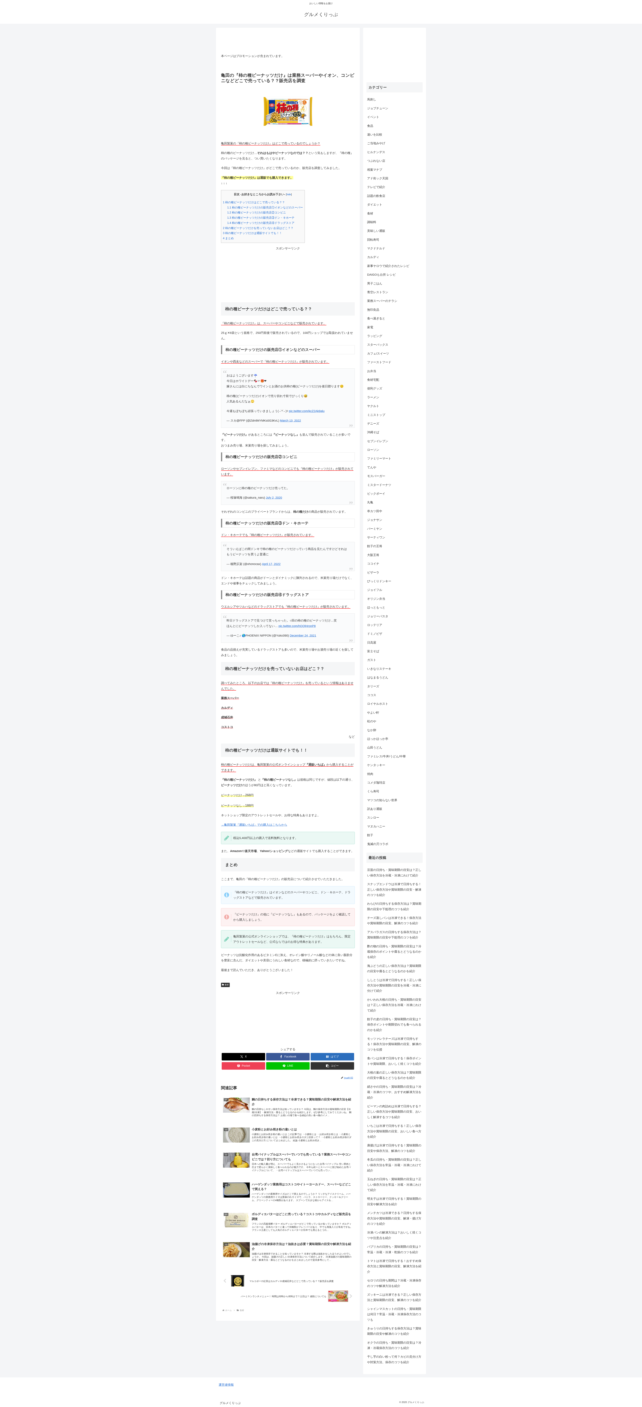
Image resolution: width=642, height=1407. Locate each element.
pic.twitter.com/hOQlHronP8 (297, 626)
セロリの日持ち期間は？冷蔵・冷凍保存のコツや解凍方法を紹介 (394, 1283)
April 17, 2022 (271, 564)
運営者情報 (226, 1384)
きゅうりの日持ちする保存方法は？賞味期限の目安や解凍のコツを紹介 (394, 1331)
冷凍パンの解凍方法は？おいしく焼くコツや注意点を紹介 (394, 1235)
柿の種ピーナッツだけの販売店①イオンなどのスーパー (265, 207)
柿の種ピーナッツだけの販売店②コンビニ (256, 212)
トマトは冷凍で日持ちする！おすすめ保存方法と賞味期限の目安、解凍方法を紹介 (394, 1266)
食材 (227, 985)
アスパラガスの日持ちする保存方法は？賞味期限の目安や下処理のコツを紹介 (394, 934)
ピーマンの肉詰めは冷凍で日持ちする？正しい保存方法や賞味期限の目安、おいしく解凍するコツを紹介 (394, 1112)
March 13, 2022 (290, 420)
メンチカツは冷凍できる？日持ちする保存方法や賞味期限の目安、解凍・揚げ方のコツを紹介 (394, 1218)
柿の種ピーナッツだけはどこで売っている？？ (254, 202)
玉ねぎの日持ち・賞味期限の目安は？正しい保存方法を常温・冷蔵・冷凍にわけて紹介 (394, 1184)
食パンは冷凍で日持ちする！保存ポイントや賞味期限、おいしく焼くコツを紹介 (394, 1061)
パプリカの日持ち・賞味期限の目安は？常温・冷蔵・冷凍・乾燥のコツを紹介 (394, 1249)
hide (289, 194)
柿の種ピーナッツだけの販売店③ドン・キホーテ (260, 217)
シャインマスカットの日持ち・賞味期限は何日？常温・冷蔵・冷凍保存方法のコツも (394, 1314)
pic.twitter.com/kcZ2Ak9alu (307, 411)
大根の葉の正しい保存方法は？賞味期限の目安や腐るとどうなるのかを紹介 (394, 1075)
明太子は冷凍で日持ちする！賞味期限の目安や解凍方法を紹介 (394, 1201)
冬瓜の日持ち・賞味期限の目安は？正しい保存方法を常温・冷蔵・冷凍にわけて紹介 (394, 1165)
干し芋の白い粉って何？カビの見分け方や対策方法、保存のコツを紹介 (394, 1359)
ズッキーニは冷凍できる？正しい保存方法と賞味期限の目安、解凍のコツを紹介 (394, 1297)
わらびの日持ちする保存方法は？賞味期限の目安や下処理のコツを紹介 (394, 906)
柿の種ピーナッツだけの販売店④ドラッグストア (260, 222)
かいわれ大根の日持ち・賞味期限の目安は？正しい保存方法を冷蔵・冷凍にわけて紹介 (394, 1005)
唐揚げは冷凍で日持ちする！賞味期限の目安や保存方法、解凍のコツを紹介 (394, 1148)
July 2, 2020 (274, 497)
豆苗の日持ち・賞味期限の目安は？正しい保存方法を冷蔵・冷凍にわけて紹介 (394, 872)
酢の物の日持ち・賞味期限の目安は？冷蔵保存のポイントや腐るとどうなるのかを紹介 (394, 951)
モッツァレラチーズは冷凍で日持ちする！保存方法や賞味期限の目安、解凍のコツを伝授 (394, 1044)
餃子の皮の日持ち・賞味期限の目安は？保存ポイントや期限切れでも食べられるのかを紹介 (394, 1025)
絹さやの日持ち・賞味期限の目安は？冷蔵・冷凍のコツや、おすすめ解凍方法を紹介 (394, 1092)
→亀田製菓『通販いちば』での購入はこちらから (254, 824)
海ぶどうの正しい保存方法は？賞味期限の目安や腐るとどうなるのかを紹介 (394, 968)
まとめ (228, 238)
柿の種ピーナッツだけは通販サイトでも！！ (252, 233)
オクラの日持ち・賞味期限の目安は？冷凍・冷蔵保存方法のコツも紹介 (394, 1345)
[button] (332, 1066)
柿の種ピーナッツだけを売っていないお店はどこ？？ (258, 228)
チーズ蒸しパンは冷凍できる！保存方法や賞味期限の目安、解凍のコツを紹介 (394, 920)
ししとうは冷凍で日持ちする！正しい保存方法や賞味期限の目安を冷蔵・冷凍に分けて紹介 (394, 985)
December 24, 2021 (303, 635)
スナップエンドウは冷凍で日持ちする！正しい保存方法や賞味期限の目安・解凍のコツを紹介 (394, 889)
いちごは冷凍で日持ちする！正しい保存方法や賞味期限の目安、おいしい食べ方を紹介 (394, 1131)
